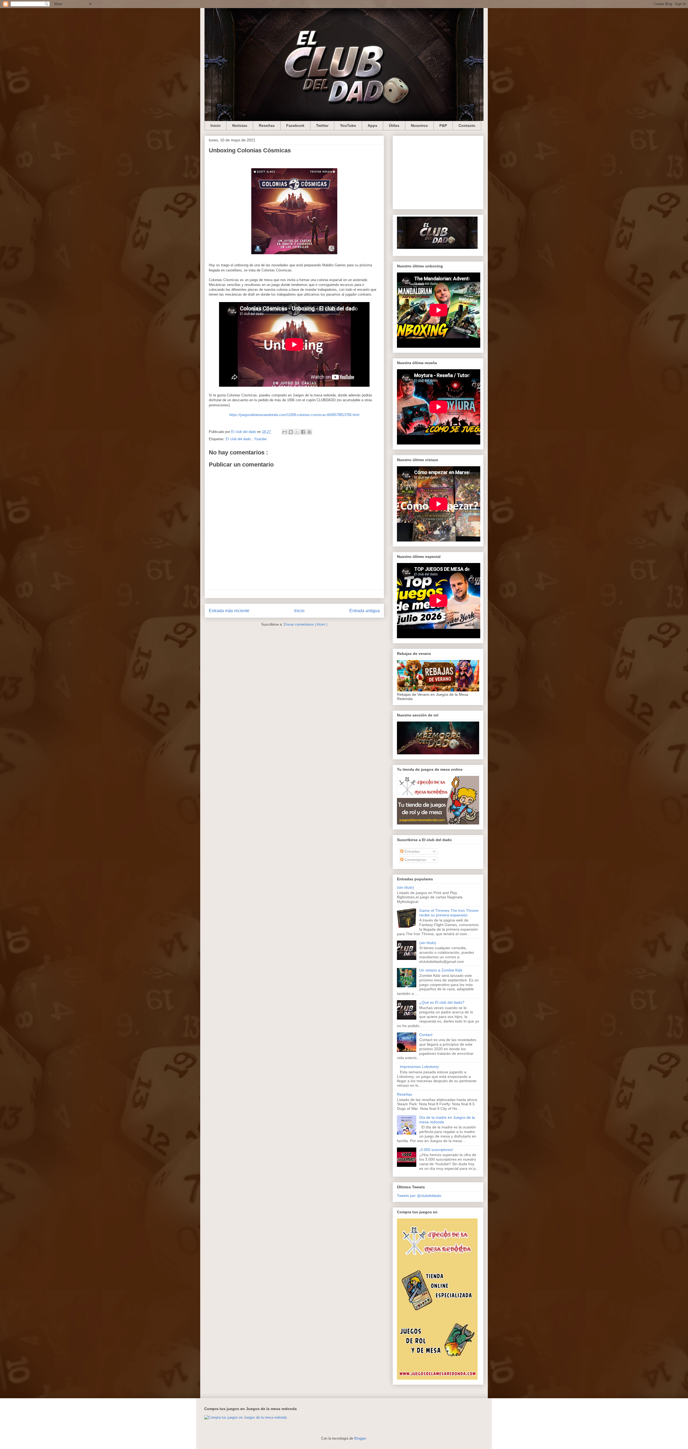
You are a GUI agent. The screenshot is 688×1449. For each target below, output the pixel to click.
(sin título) (405, 887)
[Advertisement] (438, 171)
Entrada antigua (364, 610)
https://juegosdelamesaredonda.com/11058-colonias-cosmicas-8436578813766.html (294, 415)
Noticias (239, 125)
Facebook (295, 125)
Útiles (394, 125)
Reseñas (267, 125)
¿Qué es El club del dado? (441, 1002)
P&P (443, 125)
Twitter (322, 125)
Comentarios (414, 860)
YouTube (348, 125)
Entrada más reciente (229, 610)
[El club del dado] (437, 247)
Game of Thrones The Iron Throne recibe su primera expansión (448, 912)
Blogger (360, 1438)
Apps (372, 125)
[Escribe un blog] (290, 432)
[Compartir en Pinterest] (309, 432)
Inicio (215, 125)
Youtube (260, 439)
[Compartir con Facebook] (303, 432)
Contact (425, 1034)
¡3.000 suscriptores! (436, 1149)
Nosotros (419, 125)
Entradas (411, 851)
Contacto (466, 125)
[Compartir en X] (297, 432)
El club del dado (239, 439)
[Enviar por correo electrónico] (284, 432)
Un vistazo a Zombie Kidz (441, 970)
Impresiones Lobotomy (419, 1066)
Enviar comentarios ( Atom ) (305, 624)
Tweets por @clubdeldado (419, 1195)
